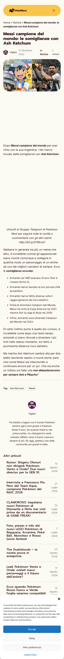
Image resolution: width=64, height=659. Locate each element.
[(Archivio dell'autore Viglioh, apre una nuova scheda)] (32, 408)
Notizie (17, 22)
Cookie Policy (30, 654)
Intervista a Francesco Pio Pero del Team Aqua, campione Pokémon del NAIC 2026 (26, 487)
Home (6, 22)
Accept (32, 629)
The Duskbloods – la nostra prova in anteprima (22, 553)
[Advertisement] (32, 117)
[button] (59, 599)
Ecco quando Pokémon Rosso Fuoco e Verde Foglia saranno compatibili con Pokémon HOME (26, 591)
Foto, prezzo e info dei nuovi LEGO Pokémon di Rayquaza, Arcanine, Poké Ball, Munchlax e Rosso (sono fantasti (26, 532)
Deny (32, 638)
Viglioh (13, 52)
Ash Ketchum (17, 388)
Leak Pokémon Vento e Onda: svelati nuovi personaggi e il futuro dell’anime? (24, 571)
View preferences (32, 647)
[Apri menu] (54, 10)
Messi (32, 388)
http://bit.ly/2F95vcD (32, 242)
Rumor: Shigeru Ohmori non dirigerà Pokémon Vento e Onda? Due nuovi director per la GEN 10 (26, 467)
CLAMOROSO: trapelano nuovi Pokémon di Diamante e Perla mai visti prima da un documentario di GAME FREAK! (26, 509)
